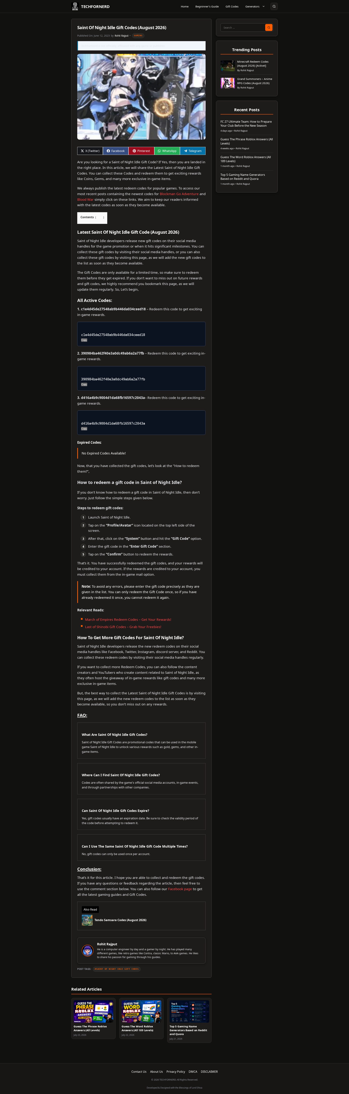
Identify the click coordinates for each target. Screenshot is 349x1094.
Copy (84, 340)
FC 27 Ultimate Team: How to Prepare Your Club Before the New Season (246, 124)
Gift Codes (232, 6)
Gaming (138, 35)
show (100, 217)
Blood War (85, 199)
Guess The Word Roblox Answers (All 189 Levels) (137, 1028)
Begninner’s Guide (207, 6)
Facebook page (180, 889)
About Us (156, 1072)
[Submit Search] (268, 27)
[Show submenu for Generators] (263, 6)
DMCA (193, 1072)
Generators (252, 6)
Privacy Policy (176, 1072)
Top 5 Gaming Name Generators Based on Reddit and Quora (188, 1030)
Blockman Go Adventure (179, 193)
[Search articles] (274, 6)
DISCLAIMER (209, 1072)
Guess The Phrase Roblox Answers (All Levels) (90, 1028)
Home (184, 6)
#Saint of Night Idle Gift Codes (117, 969)
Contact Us (139, 1072)
